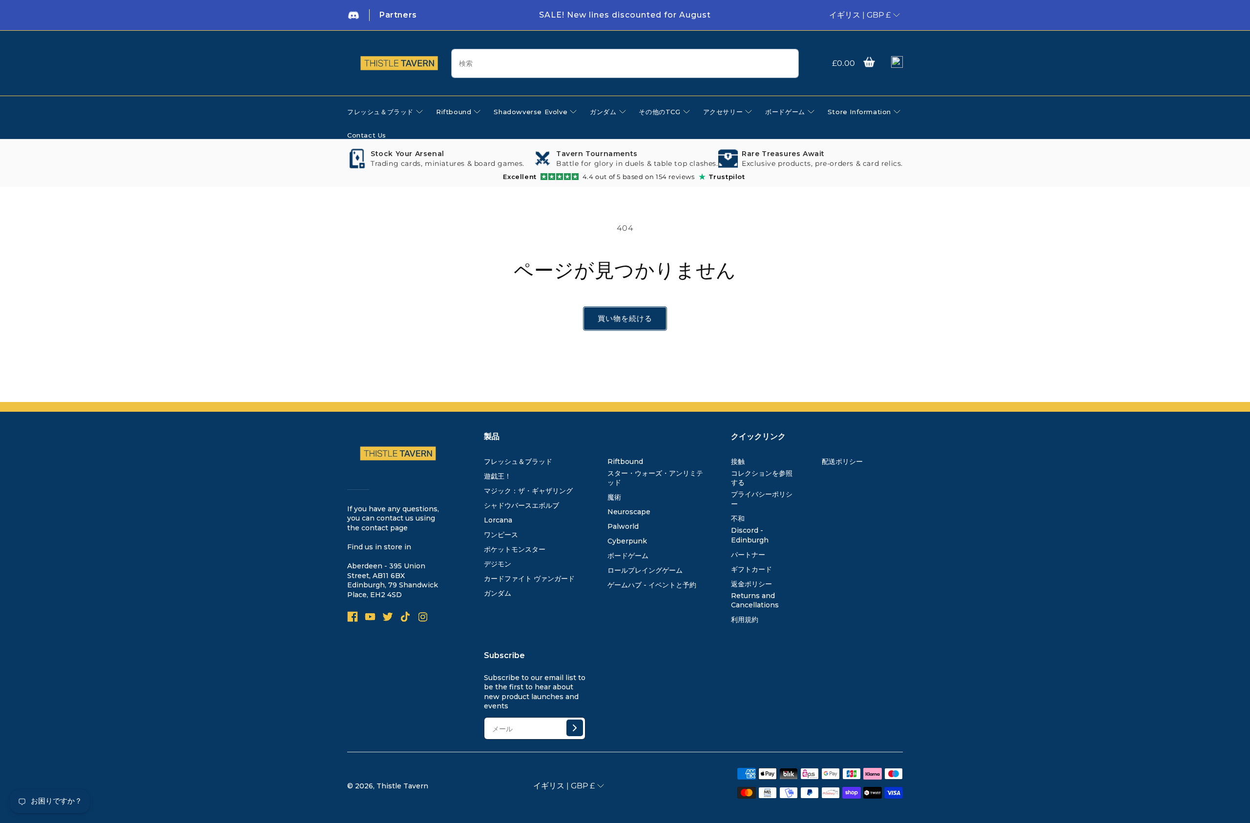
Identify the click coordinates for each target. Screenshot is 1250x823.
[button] (869, 62)
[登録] (574, 728)
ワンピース (501, 534)
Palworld (623, 526)
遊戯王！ (497, 476)
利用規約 (744, 619)
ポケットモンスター (514, 549)
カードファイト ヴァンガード (529, 578)
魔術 (614, 497)
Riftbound (625, 461)
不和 (738, 518)
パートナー (748, 554)
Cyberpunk (627, 541)
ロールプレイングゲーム (645, 570)
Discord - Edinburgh (750, 535)
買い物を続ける (625, 318)
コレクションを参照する (761, 478)
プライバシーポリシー (761, 499)
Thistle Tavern (402, 786)
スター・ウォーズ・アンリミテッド (655, 478)
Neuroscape (628, 511)
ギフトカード (751, 569)
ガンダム (497, 593)
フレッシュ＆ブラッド (518, 461)
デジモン (497, 564)
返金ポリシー (751, 584)
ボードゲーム (627, 555)
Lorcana (498, 520)
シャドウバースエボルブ (521, 505)
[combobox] (625, 63)
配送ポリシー (842, 461)
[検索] (787, 64)
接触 (738, 461)
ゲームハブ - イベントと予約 (651, 585)
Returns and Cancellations (755, 600)
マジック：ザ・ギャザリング (528, 490)
